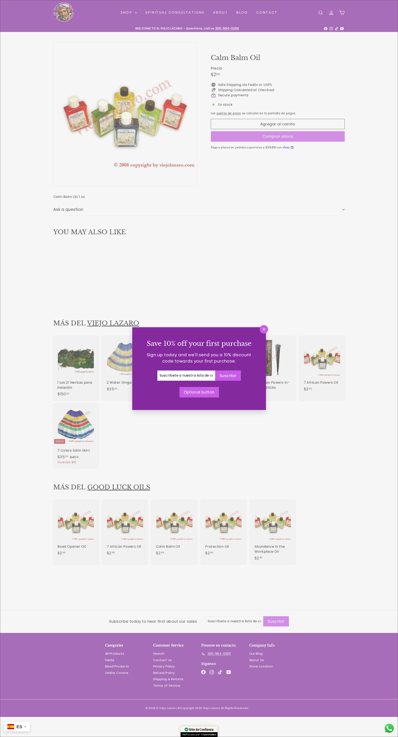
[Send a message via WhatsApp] (389, 728)
